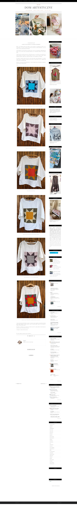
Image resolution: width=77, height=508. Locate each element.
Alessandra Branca (52, 424)
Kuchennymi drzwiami (54, 389)
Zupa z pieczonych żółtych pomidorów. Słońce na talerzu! (54, 390)
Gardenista (52, 349)
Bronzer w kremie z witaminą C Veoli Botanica (55, 398)
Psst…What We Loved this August (55, 349)
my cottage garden (52, 451)
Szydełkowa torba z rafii (57, 301)
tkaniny (60, 232)
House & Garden (53, 374)
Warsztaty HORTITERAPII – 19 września (55, 313)
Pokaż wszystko (59, 306)
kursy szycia (54, 243)
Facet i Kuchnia (53, 392)
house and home (52, 436)
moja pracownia (58, 229)
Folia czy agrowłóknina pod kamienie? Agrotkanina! (54, 317)
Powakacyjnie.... (55, 265)
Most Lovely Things (53, 338)
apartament (51, 425)
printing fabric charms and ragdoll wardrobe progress (55, 406)
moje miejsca (51, 233)
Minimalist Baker (53, 394)
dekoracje (59, 228)
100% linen (59, 237)
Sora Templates (21, 502)
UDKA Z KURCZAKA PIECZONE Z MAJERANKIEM (55, 387)
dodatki (54, 229)
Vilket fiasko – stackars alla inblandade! (54, 361)
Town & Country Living (54, 345)
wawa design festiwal (55, 239)
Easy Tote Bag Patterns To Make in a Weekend (55, 412)
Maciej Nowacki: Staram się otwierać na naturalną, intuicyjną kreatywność (55, 294)
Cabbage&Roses (52, 428)
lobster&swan (51, 444)
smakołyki (51, 230)
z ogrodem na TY (53, 315)
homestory (51, 435)
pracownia (51, 232)
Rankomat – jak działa (53, 393)
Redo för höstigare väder (57, 369)
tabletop (51, 458)
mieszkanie (53, 231)
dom (50, 227)
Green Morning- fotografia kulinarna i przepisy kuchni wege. (54, 323)
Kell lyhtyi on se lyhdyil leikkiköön (56, 364)
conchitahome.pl (53, 296)
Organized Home (52, 454)
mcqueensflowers (52, 448)
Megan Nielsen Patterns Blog (55, 408)
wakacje (51, 237)
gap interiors (51, 432)
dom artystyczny (57, 227)
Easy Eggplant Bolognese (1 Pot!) (55, 395)
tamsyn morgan (52, 459)
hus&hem (51, 439)
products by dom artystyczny (56, 485)
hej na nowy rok (56, 234)
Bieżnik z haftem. (56, 283)
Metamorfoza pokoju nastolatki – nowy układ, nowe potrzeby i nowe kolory (55, 298)
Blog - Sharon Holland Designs (55, 414)
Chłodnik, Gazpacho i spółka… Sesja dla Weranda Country (55, 324)
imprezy (58, 242)
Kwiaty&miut (52, 312)
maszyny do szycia (53, 244)
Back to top (59, 502)
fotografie (52, 228)
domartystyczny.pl (25, 329)
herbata (53, 242)
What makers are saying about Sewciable (54, 409)
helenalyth (51, 433)
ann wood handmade (53, 405)
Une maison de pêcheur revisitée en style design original (55, 343)
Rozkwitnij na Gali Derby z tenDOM (56, 328)
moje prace (56, 228)
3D (52, 240)
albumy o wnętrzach (55, 240)
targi (58, 232)
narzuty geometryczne (58, 244)
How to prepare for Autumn (56, 375)
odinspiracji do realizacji (54, 288)
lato (50, 229)
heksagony (51, 242)
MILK (50, 450)
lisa (50, 443)
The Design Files (52, 463)
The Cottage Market (53, 352)
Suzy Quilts (52, 411)
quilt (57, 233)
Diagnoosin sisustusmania (54, 363)
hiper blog (56, 242)
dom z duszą (51, 429)
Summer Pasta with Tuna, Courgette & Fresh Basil (55, 339)
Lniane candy (55, 259)
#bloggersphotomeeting (55, 237)
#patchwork (55, 233)
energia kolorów (55, 232)
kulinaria (58, 230)
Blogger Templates (27, 502)
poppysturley (51, 455)
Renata (24, 340)
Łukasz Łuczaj (53, 319)
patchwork (55, 230)
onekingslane (51, 452)
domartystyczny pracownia (55, 236)
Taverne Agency (52, 462)
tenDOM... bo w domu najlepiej (55, 327)
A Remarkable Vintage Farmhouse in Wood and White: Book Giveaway (55, 346)
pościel (50, 239)
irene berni (51, 440)
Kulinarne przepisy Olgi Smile (55, 386)
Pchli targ (52, 282)
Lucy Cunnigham (52, 447)
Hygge (51, 292)
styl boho (60, 236)
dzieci (59, 233)
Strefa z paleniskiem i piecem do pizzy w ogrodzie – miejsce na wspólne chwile (55, 290)
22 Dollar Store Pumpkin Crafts (55, 352)
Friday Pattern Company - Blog (55, 416)
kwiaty (60, 234)
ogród (50, 231)
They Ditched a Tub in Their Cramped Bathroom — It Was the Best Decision (55, 357)
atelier (52, 229)
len (60, 230)
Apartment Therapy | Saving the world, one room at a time (55, 355)
